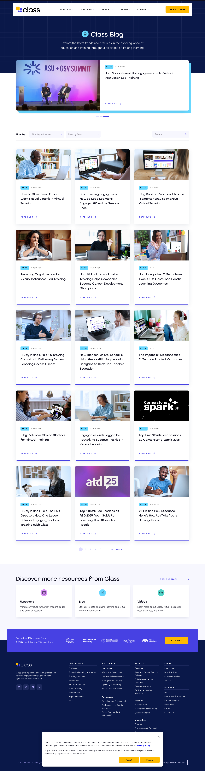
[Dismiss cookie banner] (159, 737)
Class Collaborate (142, 712)
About (167, 692)
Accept (129, 760)
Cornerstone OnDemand (145, 728)
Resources (169, 668)
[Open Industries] (72, 9)
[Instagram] (26, 687)
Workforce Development (113, 672)
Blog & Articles (170, 672)
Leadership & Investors (174, 696)
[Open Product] (113, 9)
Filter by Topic (75, 134)
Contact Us (169, 712)
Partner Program (171, 700)
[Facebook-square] (32, 687)
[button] (97, 116)
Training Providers (77, 676)
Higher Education (76, 696)
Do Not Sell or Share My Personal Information (167, 762)
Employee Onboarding (112, 680)
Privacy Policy (143, 745)
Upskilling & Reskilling (111, 684)
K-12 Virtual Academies (112, 688)
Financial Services (77, 684)
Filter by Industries (41, 134)
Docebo (138, 724)
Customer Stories (172, 676)
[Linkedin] (19, 687)
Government (74, 692)
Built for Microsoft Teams (146, 708)
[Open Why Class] (93, 9)
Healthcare (74, 680)
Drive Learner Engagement (114, 701)
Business (73, 668)
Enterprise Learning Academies (83, 672)
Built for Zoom (141, 704)
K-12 (71, 700)
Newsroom (169, 704)
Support (167, 680)
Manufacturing (75, 688)
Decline (149, 760)
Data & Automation (143, 686)
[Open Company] (148, 9)
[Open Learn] (129, 9)
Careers (168, 708)
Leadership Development (113, 676)
